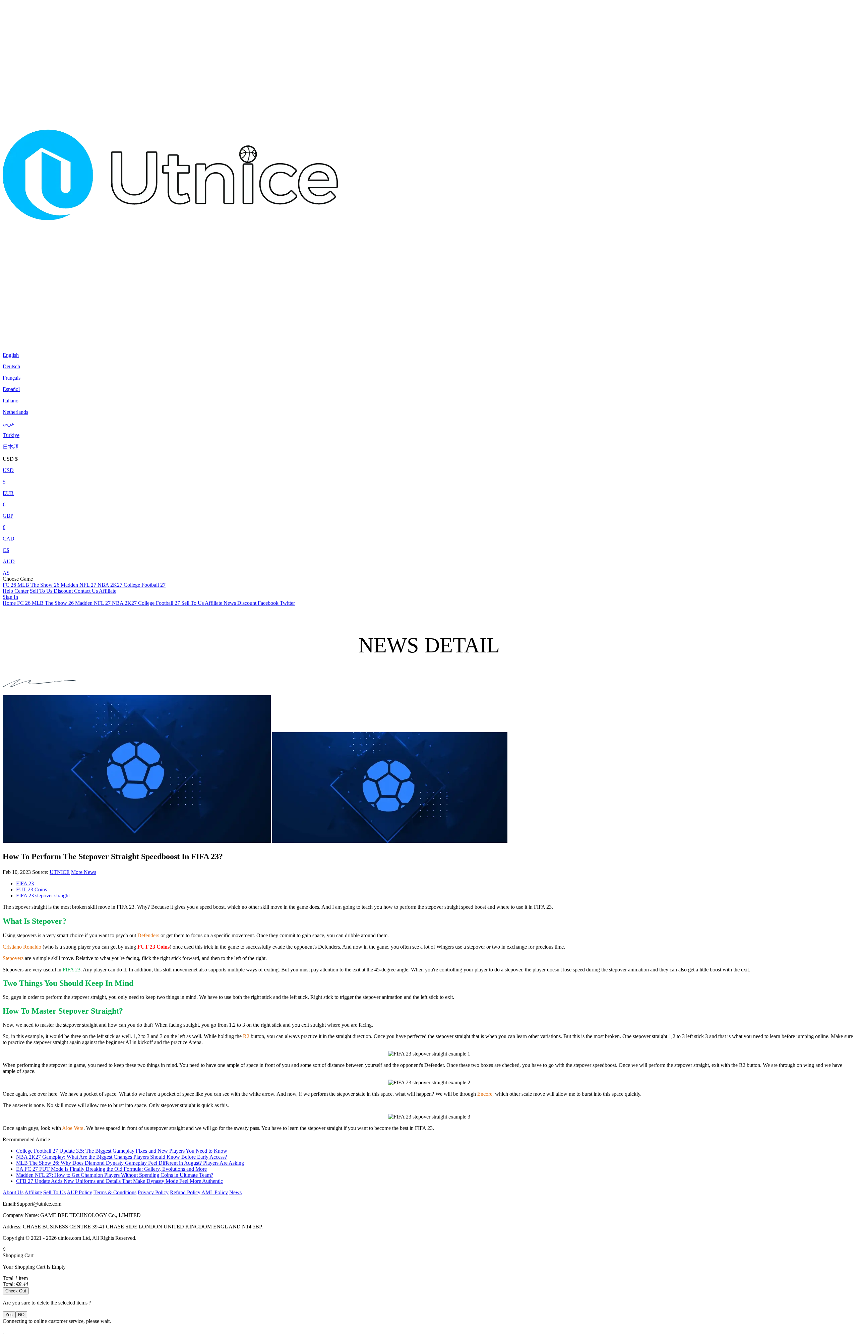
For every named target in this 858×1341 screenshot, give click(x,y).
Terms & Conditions (115, 1192)
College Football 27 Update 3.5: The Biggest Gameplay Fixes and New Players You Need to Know (121, 1151)
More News (83, 872)
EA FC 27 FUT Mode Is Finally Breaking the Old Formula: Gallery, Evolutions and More (111, 1169)
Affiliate (107, 591)
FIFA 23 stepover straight (43, 895)
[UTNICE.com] (170, 338)
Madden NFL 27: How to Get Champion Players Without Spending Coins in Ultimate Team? (114, 1175)
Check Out (15, 1290)
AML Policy (214, 1192)
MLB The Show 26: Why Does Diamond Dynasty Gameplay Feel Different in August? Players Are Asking (130, 1163)
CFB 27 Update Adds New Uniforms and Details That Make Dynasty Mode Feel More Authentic (119, 1181)
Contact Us (86, 591)
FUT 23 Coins (31, 889)
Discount (64, 591)
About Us (13, 1192)
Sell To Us (42, 591)
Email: (9, 1204)
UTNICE (60, 872)
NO (21, 1314)
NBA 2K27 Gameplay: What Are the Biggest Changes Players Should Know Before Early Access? (121, 1157)
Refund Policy (185, 1192)
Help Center (15, 591)
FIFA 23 (25, 883)
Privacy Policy (153, 1192)
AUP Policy (79, 1192)
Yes (9, 1314)
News (235, 1192)
